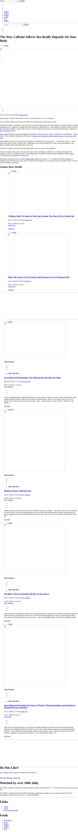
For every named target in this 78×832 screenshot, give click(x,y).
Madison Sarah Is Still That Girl (17, 491)
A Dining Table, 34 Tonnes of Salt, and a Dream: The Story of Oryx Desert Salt (41, 216)
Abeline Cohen (23, 115)
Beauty (6, 12)
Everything (8, 820)
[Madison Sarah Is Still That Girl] (34, 471)
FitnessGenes (29, 159)
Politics (6, 21)
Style (6, 822)
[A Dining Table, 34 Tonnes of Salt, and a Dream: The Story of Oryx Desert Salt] (38, 212)
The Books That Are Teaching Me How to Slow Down (26, 594)
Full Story (11, 229)
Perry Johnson (26, 381)
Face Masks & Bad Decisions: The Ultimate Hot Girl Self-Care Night (32, 378)
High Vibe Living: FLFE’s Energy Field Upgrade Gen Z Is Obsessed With (38, 277)
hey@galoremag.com (11, 810)
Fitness (6, 827)
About (6, 807)
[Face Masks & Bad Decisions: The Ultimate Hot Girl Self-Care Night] (34, 358)
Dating (6, 15)
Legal (6, 808)
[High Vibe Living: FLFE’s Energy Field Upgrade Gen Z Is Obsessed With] (38, 273)
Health (6, 17)
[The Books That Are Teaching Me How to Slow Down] (34, 574)
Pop (5, 19)
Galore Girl (28, 220)
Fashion (6, 13)
